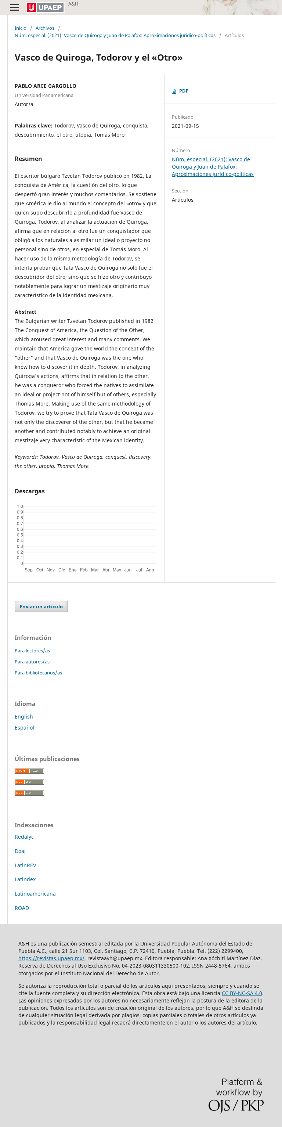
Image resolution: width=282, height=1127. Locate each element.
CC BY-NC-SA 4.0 (242, 993)
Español (24, 727)
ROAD (22, 907)
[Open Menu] (14, 7)
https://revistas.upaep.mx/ (51, 958)
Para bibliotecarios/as (38, 672)
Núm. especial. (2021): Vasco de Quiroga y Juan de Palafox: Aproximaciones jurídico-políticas (115, 35)
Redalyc (24, 836)
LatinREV (25, 865)
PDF (183, 90)
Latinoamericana (35, 893)
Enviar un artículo (41, 606)
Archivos (45, 28)
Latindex (25, 879)
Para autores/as (32, 661)
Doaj (20, 850)
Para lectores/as (32, 650)
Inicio (20, 28)
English (24, 716)
